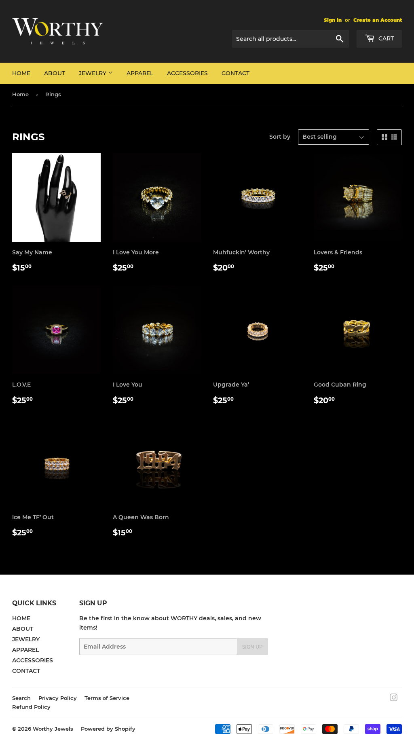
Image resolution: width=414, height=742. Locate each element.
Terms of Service (106, 698)
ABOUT (54, 73)
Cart (385, 38)
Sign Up (252, 647)
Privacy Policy (57, 698)
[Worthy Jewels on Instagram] (394, 698)
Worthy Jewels (53, 728)
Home (20, 94)
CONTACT (235, 73)
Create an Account (377, 20)
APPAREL (140, 73)
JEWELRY (93, 73)
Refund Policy (31, 707)
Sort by (279, 136)
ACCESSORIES (187, 73)
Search (21, 698)
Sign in (333, 20)
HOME (21, 73)
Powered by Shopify (108, 728)
